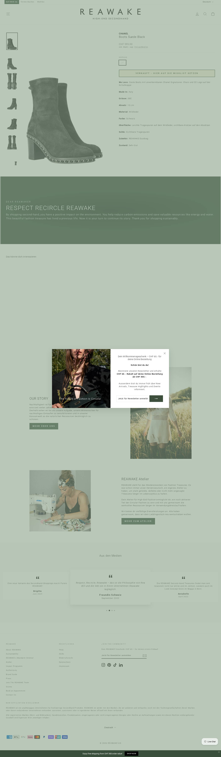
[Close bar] (219, 752)
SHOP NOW (131, 753)
